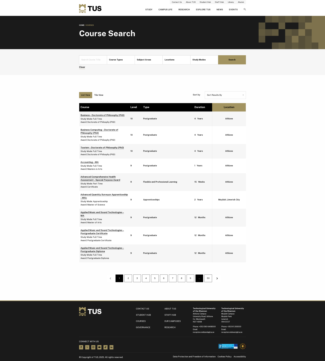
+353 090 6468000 (207, 327)
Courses (141, 321)
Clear (82, 67)
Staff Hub (219, 2)
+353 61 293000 (234, 327)
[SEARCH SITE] (245, 9)
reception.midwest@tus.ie (231, 332)
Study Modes (199, 60)
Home (81, 25)
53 (208, 278)
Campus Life (165, 9)
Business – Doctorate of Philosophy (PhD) (102, 115)
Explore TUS (203, 9)
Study (148, 9)
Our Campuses (172, 321)
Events (233, 9)
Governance (143, 327)
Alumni (241, 2)
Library (231, 2)
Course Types (116, 60)
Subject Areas (144, 60)
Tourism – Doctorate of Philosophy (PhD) (102, 147)
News (220, 9)
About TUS (191, 2)
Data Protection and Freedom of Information (194, 357)
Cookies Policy (225, 357)
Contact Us (177, 2)
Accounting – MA (89, 162)
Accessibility (240, 357)
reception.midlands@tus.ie (203, 332)
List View (85, 95)
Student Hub (205, 2)
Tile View (98, 95)
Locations (169, 60)
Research (184, 9)
